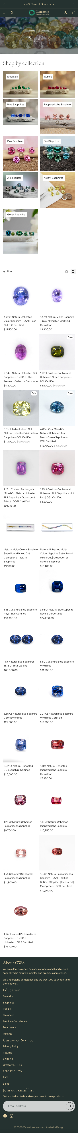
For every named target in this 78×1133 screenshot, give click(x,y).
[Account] (66, 13)
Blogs (6, 1083)
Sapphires (8, 1002)
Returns (7, 1052)
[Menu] (4, 12)
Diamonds (8, 1015)
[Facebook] (5, 1116)
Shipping (8, 1058)
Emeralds (8, 996)
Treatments (9, 1027)
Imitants (7, 1033)
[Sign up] (69, 1106)
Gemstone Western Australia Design (43, 1127)
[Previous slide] (4, 4)
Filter (10, 271)
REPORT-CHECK (12, 1071)
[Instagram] (11, 1116)
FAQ (5, 1077)
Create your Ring (12, 1065)
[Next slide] (74, 4)
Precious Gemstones (15, 1021)
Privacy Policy (10, 1046)
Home (32, 30)
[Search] (12, 13)
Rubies (7, 1008)
